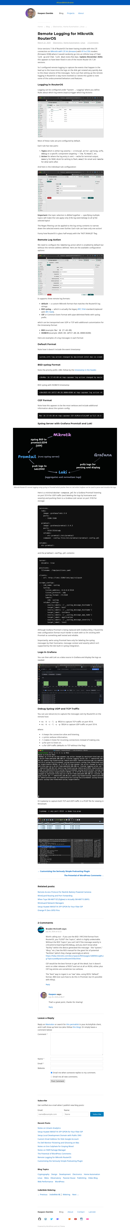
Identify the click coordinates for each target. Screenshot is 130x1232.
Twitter (51, 1219)
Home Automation (71, 27)
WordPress (59, 1181)
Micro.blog (69, 1219)
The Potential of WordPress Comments (82, 875)
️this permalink (72, 1024)
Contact (80, 1212)
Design (54, 1174)
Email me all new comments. (65, 1076)
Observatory (55, 1178)
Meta (46, 1178)
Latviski (92, 1212)
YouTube (75, 1219)
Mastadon (57, 1219)
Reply (48, 984)
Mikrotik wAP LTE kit (59, 51)
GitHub (39, 1219)
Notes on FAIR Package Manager (52, 1150)
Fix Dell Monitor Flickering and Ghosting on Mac (58, 1142)
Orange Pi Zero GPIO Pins (49, 910)
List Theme (61, 1226)
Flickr (87, 1219)
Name (41, 1059)
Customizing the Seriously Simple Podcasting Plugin (65, 871)
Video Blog (93, 1178)
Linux (82, 27)
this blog (76, 1027)
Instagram (81, 1219)
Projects (70, 13)
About (81, 13)
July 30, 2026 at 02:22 (54, 931)
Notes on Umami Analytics (49, 1128)
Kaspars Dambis (45, 1212)
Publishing (81, 1178)
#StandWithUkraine (65, 2)
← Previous (42, 1194)
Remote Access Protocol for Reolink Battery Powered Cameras (64, 892)
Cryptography (43, 1174)
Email (41, 1063)
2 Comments (93, 42)
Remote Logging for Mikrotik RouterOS (54, 1157)
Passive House (69, 1178)
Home (40, 27)
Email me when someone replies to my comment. (74, 1072)
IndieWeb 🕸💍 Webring (60, 1194)
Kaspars (52, 994)
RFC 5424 (49, 312)
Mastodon (50, 1024)
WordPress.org (45, 1219)
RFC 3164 (82, 309)
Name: (67, 1110)
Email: (40, 1110)
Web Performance (45, 1181)
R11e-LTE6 (86, 51)
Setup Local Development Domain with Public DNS (59, 1135)
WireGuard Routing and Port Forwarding (55, 895)
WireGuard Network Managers (51, 903)
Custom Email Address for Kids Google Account (58, 1139)
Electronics (57, 27)
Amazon (72, 51)
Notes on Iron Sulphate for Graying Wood (56, 1146)
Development (65, 1174)
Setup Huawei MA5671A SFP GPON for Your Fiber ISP (60, 906)
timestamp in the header (85, 370)
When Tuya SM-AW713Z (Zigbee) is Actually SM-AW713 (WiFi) (63, 899)
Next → (75, 1194)
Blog (61, 13)
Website (41, 1068)
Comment (43, 1034)
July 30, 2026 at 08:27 (56, 997)
